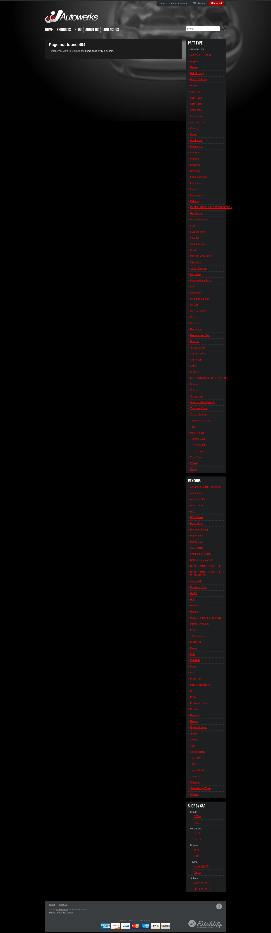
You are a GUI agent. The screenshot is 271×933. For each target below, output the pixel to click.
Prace (193, 697)
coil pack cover (198, 122)
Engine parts (197, 195)
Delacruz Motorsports (201, 560)
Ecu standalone (198, 177)
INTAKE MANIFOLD (201, 256)
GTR (196, 855)
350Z (196, 849)
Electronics (196, 183)
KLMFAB (195, 660)
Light (192, 286)
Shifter (193, 365)
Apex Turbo (196, 505)
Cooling (194, 128)
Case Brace (196, 116)
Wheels (194, 463)
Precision (195, 709)
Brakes (194, 85)
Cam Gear (195, 91)
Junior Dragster (198, 268)
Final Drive (196, 213)
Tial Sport (195, 758)
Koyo (193, 666)
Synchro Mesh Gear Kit (202, 402)
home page (91, 50)
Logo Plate (196, 292)
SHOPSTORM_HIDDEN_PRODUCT (207, 378)
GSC (192, 599)
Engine (194, 189)
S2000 (197, 816)
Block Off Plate (198, 79)
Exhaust (194, 201)
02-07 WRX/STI (202, 882)
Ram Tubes (196, 329)
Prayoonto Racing (199, 703)
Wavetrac (195, 782)
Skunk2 (194, 739)
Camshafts (196, 110)
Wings (193, 469)
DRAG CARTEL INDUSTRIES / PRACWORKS (207, 574)
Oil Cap (194, 304)
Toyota (193, 861)
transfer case (197, 432)
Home (49, 29)
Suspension (196, 396)
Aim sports (196, 493)
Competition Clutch (200, 554)
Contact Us (111, 29)
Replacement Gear (200, 335)
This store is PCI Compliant (61, 912)
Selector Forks (198, 353)
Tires (193, 426)
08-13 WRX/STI (202, 889)
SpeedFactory (197, 751)
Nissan (194, 845)
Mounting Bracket (199, 298)
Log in (162, 3)
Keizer (193, 648)
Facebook (219, 906)
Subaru (194, 878)
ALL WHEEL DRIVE (201, 55)
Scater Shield (197, 347)
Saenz (193, 733)
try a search (106, 50)
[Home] (71, 20)
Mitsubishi (195, 828)
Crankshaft (196, 140)
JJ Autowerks (197, 636)
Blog (78, 29)
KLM (192, 654)
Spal (192, 745)
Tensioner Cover (199, 408)
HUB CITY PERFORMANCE (205, 617)
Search (52, 904)
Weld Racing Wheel (200, 788)
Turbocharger (197, 451)
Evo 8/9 (198, 839)
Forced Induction (199, 219)
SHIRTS (194, 372)
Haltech (194, 605)
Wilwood (194, 794)
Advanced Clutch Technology (205, 487)
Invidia (193, 630)
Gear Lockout (197, 244)
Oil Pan (194, 317)
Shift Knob (195, 359)
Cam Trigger (196, 103)
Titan (193, 764)
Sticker (194, 390)
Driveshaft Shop (198, 587)
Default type (196, 146)
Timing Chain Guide (200, 420)
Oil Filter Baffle (198, 311)
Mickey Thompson (200, 684)
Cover (193, 134)
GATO (193, 593)
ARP (192, 511)
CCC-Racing (196, 547)
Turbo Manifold (198, 445)
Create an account (179, 3)
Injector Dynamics (200, 623)
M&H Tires (196, 678)
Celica (197, 872)
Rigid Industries (198, 727)
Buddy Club (196, 541)
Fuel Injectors (197, 231)
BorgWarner (196, 535)
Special (194, 384)
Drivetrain (195, 170)
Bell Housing (197, 73)
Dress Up (195, 164)
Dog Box (194, 158)
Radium (194, 721)
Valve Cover (196, 457)
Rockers (194, 341)
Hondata (194, 611)
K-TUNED (195, 642)
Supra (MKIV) (201, 866)
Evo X (197, 833)
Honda (193, 812)
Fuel (192, 225)
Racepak (195, 715)
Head (193, 250)
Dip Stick (195, 152)
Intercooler (195, 262)
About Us (92, 29)
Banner (194, 67)
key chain (195, 274)
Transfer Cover (198, 439)
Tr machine (196, 776)
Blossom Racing (199, 529)
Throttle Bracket (198, 414)
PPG (192, 691)
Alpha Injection (198, 499)
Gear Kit (194, 237)
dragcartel (195, 581)
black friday (196, 523)
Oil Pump (195, 323)
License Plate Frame (201, 280)
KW (192, 672)
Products (64, 29)
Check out (216, 3)
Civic (196, 822)
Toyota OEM (197, 770)
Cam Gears (196, 97)
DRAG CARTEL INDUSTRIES (206, 566)
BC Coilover (196, 517)
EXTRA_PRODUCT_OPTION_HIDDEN (207, 207)
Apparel (194, 61)
